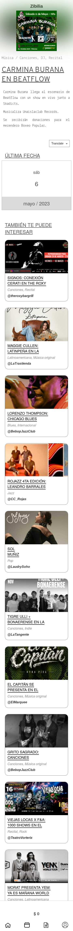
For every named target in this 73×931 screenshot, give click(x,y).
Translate (58, 143)
